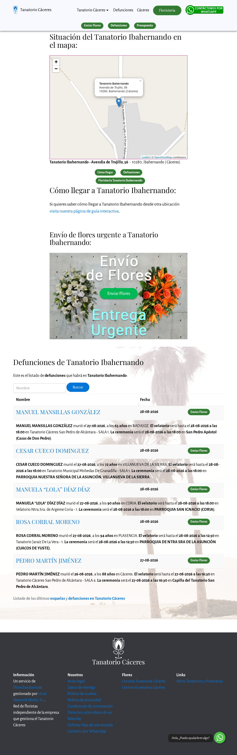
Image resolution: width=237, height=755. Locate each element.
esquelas (57, 598)
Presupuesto (145, 25)
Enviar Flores (92, 25)
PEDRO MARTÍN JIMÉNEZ (48, 560)
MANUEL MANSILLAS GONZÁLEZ (58, 412)
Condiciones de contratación (90, 706)
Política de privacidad (84, 700)
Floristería (167, 10)
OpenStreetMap (163, 157)
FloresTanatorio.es (27, 687)
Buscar (78, 387)
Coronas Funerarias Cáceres (143, 681)
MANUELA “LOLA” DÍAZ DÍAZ (53, 489)
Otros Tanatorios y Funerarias (199, 681)
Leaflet (146, 157)
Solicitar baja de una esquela (90, 725)
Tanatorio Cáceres (35, 9)
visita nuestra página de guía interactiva (84, 211)
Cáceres (143, 10)
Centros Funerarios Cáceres (143, 687)
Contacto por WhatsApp (87, 731)
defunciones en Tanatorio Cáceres (96, 598)
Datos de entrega (81, 687)
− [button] (56, 69)
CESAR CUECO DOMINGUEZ (52, 450)
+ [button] (56, 62)
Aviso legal (76, 681)
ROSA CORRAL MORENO (48, 521)
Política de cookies (82, 694)
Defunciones (123, 10)
